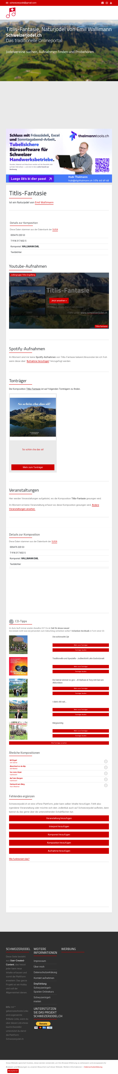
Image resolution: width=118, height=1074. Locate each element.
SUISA (55, 229)
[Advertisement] (59, 104)
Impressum (40, 961)
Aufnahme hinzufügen (38, 361)
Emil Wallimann (44, 202)
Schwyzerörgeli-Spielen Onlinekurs (44, 987)
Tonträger (107, 25)
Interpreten (30, 25)
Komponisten (44, 25)
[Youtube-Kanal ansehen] (110, 3)
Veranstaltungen (92, 25)
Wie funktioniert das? (19, 859)
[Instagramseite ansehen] (106, 3)
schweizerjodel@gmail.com (23, 3)
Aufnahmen (76, 25)
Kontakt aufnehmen (44, 978)
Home (20, 25)
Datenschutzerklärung (93, 1067)
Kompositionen (60, 25)
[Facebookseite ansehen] (102, 3)
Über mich (39, 966)
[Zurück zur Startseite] (11, 12)
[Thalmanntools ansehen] (59, 154)
